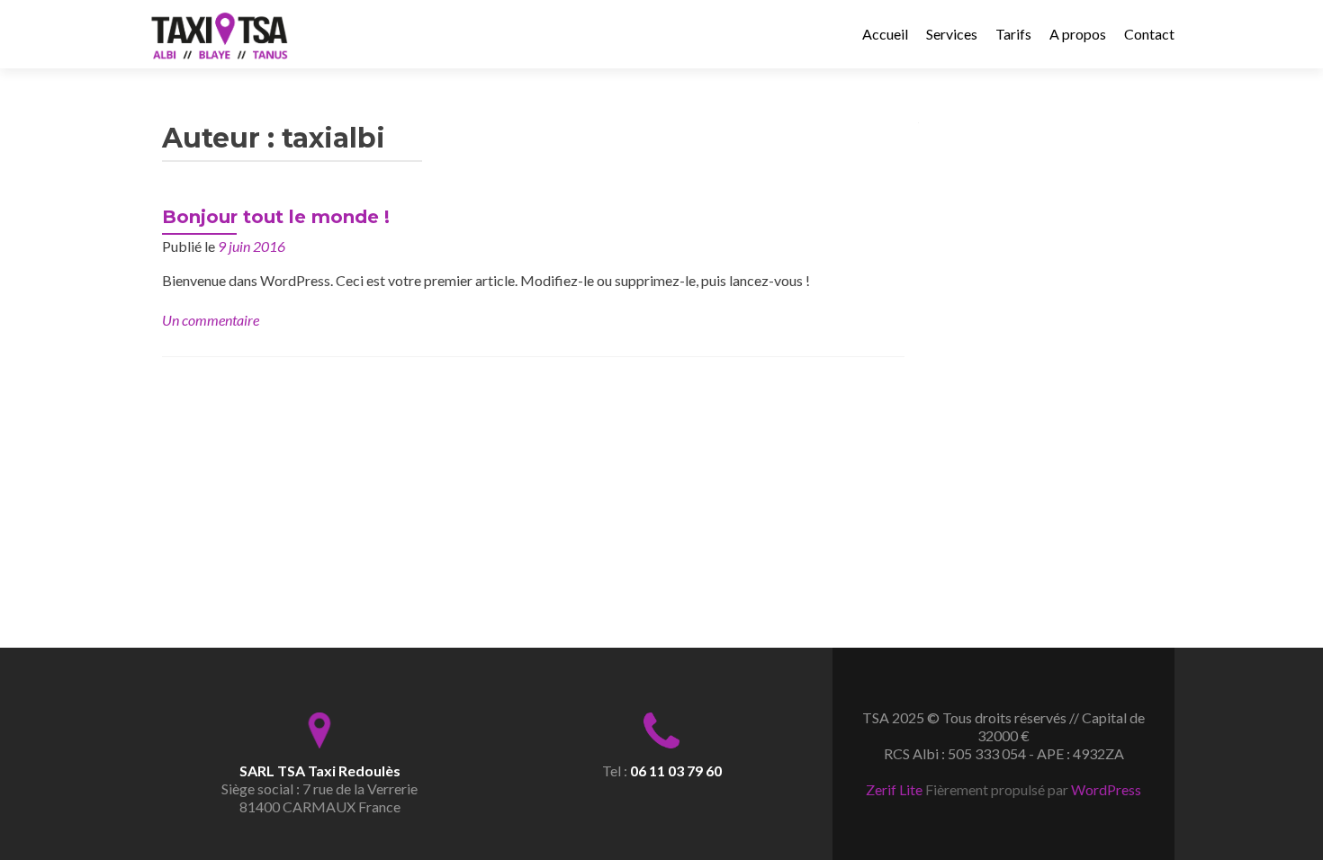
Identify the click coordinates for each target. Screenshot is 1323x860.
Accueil (885, 33)
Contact (1149, 33)
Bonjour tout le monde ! (276, 217)
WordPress (1106, 789)
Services (951, 33)
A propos (1077, 33)
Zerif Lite (895, 789)
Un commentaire (210, 319)
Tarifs (1013, 33)
